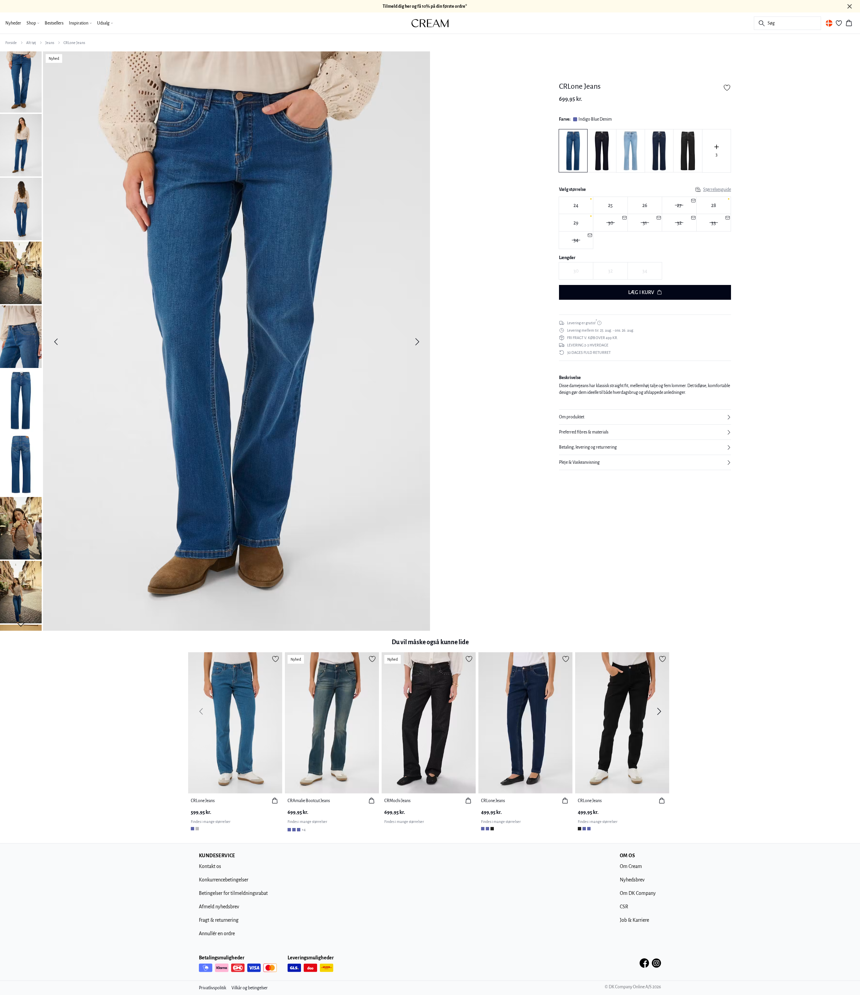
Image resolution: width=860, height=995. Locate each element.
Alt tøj (31, 43)
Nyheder (13, 23)
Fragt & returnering (219, 920)
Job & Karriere (634, 920)
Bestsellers (54, 23)
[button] (645, 417)
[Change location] (829, 23)
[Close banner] (850, 6)
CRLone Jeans (74, 43)
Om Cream (631, 866)
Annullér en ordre (217, 933)
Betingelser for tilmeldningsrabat (233, 893)
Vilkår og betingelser (249, 988)
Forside (11, 43)
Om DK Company (638, 893)
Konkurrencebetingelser (223, 879)
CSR (624, 906)
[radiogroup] (645, 223)
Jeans (49, 43)
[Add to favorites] (727, 87)
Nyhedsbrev (632, 879)
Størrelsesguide (717, 189)
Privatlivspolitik (212, 988)
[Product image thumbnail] (21, 81)
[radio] (576, 205)
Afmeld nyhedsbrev (219, 906)
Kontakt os (210, 866)
